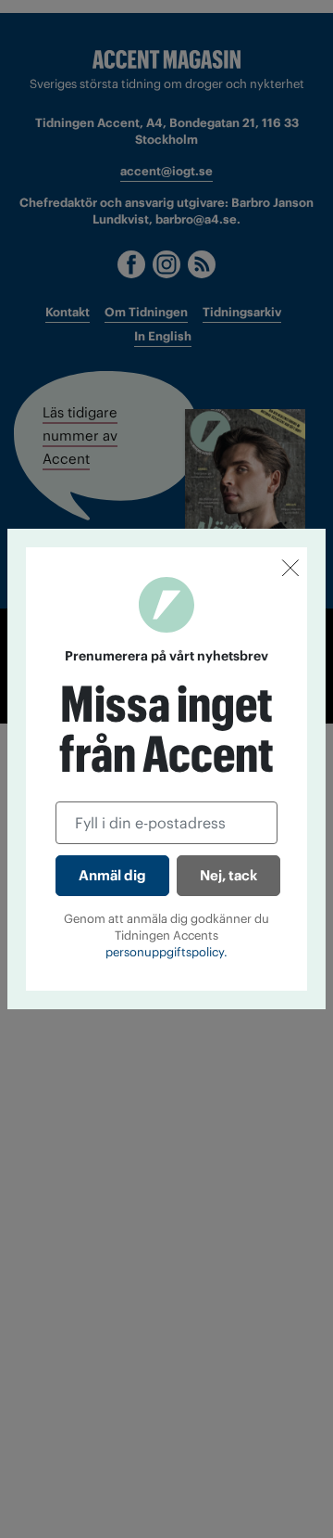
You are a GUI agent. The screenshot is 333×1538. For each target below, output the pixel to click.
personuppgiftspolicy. (166, 952)
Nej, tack (228, 875)
